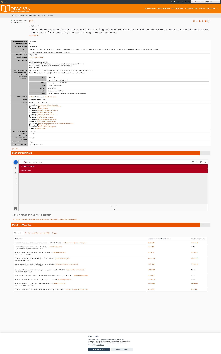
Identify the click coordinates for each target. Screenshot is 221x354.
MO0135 (151, 264)
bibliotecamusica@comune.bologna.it (75, 243)
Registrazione (186, 1)
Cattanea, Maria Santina (44, 112)
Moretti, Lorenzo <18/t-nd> (45, 117)
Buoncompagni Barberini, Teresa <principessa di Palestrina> (56, 123)
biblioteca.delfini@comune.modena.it (67, 264)
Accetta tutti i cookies (99, 349)
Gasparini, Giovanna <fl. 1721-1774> (47, 114)
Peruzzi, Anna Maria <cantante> (46, 119)
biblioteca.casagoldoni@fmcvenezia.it (77, 289)
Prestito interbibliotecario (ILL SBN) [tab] (37, 233)
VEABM (194, 283)
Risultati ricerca (39, 15)
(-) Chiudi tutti (16, 149)
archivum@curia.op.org (81, 275)
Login (178, 1)
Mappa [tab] (54, 233)
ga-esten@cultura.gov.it (62, 258)
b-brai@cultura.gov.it (59, 252)
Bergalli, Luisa (41, 105)
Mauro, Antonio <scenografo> (47, 127)
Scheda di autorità (50, 97)
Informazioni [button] (150, 8)
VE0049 (151, 283)
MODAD (194, 264)
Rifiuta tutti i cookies (121, 349)
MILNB (194, 252)
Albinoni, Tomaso (44, 107)
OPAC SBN (14, 15)
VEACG (194, 289)
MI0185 (151, 252)
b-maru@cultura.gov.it (55, 247)
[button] (197, 1)
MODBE (194, 258)
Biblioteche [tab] (18, 233)
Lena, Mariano (41, 116)
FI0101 (151, 247)
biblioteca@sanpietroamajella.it (76, 270)
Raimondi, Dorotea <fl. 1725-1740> (47, 110)
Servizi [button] (201, 8)
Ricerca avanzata (163, 8)
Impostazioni (100, 344)
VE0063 (151, 289)
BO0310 (151, 243)
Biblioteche (210, 8)
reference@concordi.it (64, 279)
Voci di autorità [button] (177, 8)
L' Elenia (31, 97)
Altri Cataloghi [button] (191, 8)
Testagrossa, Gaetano (44, 125)
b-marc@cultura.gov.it (59, 283)
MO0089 (151, 258)
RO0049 (151, 279)
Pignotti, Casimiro (42, 108)
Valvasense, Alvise (40, 128)
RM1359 (151, 275)
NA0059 (151, 270)
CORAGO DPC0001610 (36, 57)
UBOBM (194, 243)
